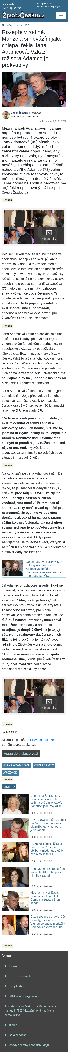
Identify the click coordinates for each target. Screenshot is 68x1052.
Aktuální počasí (17, 1035)
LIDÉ (26, 25)
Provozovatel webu (19, 976)
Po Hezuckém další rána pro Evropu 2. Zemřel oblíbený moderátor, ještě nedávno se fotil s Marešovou (46, 850)
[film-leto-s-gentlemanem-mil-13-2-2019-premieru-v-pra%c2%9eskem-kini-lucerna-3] (19, 218)
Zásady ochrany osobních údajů (28, 1045)
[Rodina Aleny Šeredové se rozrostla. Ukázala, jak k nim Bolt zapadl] (15, 876)
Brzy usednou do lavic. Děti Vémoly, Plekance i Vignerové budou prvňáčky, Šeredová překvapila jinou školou (48, 923)
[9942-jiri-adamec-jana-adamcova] (49, 235)
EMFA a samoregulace (22, 996)
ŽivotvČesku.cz (10, 25)
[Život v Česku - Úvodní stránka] (23, 15)
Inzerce (12, 1025)
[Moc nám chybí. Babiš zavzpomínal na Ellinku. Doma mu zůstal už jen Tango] (15, 900)
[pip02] (19, 235)
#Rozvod (10, 772)
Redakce (13, 966)
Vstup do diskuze (21, 753)
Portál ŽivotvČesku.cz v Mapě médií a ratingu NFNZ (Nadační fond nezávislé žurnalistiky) (30, 1011)
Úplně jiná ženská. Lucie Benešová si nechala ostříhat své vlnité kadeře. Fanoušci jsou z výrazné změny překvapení (46, 802)
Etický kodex (15, 986)
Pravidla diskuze (42, 740)
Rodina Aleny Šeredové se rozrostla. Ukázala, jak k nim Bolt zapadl (47, 872)
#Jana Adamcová (16, 765)
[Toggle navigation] (61, 15)
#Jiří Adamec (44, 765)
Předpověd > (8, 4)
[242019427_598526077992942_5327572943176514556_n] (49, 218)
